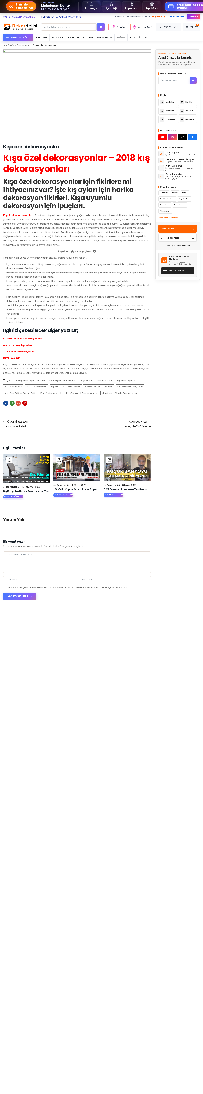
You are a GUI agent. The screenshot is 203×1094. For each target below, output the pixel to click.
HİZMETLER (73, 37)
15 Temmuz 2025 (31, 486)
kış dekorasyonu (13, 386)
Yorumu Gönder (18, 596)
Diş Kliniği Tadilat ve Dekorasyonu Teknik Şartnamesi (35, 491)
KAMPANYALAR (104, 37)
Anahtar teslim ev (167, 199)
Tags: (6, 380)
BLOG (147, 16)
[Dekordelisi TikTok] (182, 137)
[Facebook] (5, 403)
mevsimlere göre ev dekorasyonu (119, 393)
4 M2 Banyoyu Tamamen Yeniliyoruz (125, 489)
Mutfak (175, 193)
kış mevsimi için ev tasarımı (99, 386)
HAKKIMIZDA (58, 37)
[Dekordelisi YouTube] (162, 137)
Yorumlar (193, 16)
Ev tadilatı (164, 193)
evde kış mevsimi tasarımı (62, 380)
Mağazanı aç (158, 16)
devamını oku (11, 496)
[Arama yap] (101, 27)
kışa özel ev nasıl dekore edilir (20, 393)
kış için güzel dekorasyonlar (65, 386)
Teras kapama (179, 205)
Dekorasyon (23, 45)
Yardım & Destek (175, 16)
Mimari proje (165, 211)
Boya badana (184, 199)
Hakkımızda (120, 16)
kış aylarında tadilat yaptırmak (96, 380)
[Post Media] (26, 468)
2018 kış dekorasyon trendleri (29, 380)
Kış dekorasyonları (126, 380)
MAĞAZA (120, 37)
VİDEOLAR (88, 37)
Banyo (184, 193)
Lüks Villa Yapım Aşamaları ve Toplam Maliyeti (81, 489)
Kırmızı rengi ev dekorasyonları (22, 338)
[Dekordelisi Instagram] (172, 137)
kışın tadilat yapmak (51, 393)
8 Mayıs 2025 (129, 485)
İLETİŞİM (143, 37)
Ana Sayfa (8, 45)
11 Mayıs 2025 (79, 485)
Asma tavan (165, 205)
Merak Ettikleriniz (135, 16)
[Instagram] (24, 403)
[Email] (18, 403)
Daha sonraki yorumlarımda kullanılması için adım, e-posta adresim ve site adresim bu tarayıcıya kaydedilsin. (68, 587)
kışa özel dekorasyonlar (130, 386)
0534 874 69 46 (183, 246)
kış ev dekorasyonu (36, 386)
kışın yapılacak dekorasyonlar (81, 393)
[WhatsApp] (12, 403)
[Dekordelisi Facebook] (192, 137)
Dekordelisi (12, 486)
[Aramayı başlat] (193, 80)
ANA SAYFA (42, 37)
